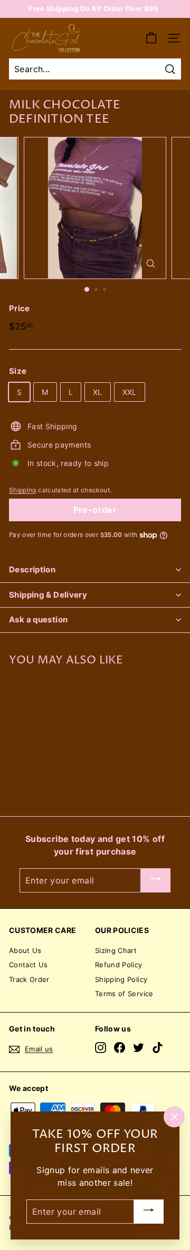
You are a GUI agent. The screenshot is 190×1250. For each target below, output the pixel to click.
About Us (25, 950)
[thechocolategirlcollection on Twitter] (138, 1047)
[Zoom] (150, 263)
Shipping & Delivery (48, 595)
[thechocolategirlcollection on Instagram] (100, 1047)
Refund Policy (118, 964)
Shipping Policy (121, 979)
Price (19, 308)
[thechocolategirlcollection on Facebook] (119, 1047)
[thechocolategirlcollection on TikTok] (157, 1047)
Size (17, 371)
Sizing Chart (116, 950)
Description (32, 569)
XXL (129, 392)
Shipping (22, 490)
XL (97, 392)
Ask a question (38, 619)
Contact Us (28, 964)
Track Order (29, 979)
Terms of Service (124, 993)
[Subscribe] (155, 880)
